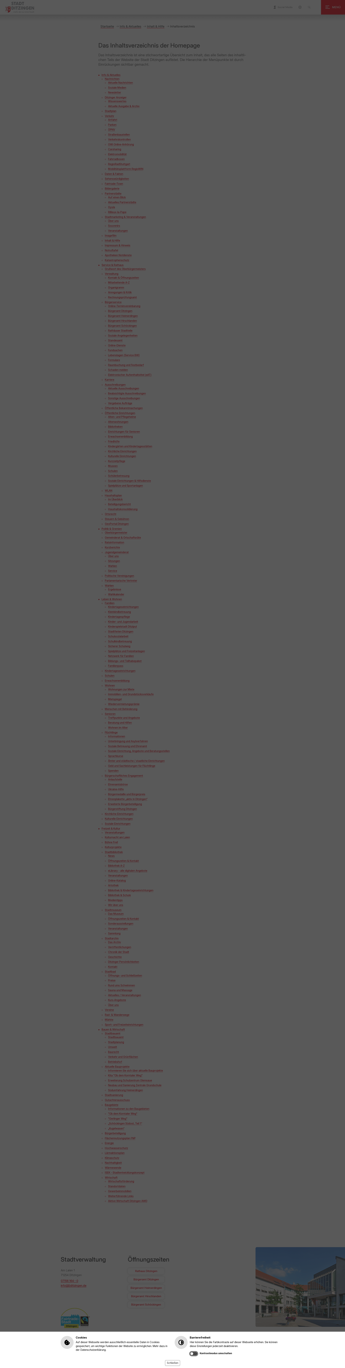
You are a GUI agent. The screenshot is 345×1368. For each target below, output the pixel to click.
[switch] (194, 1354)
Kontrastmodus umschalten (216, 1353)
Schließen (172, 1363)
